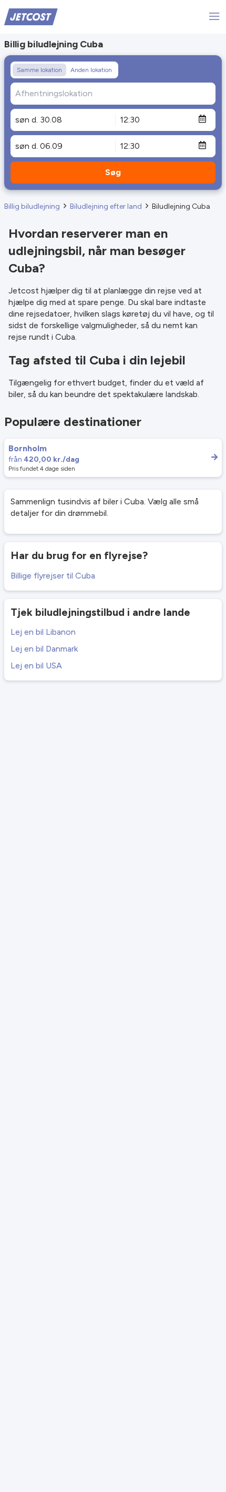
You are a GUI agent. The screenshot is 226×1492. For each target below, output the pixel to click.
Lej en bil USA (36, 666)
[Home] (31, 16)
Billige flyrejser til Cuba (53, 576)
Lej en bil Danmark (44, 649)
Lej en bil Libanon (43, 632)
